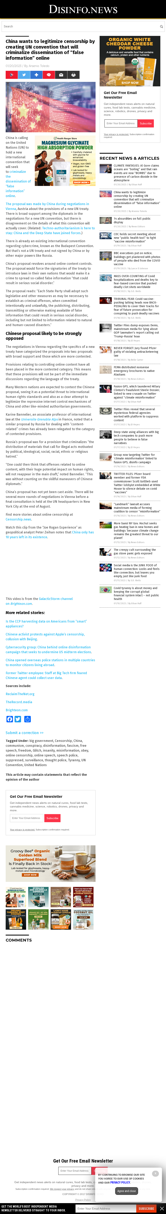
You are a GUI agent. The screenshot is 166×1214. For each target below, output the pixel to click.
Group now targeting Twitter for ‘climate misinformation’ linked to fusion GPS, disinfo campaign (135, 458)
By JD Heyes (134, 340)
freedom (24, 750)
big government (41, 741)
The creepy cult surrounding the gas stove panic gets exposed (135, 551)
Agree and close (126, 1191)
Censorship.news (18, 519)
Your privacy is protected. (22, 829)
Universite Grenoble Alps (39, 419)
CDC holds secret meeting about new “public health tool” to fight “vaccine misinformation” (135, 238)
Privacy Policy (83, 1199)
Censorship (63, 741)
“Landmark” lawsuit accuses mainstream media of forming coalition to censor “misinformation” (137, 508)
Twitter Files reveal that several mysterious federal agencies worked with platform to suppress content (136, 415)
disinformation (54, 746)
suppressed (14, 760)
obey (84, 750)
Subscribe (146, 1209)
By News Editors (137, 226)
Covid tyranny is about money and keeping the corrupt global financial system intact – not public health (136, 593)
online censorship (19, 755)
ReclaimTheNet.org (20, 694)
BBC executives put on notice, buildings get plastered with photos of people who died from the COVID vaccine (137, 258)
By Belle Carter (135, 360)
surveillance (34, 760)
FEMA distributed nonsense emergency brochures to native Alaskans (134, 371)
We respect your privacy (62, 1189)
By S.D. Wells (134, 291)
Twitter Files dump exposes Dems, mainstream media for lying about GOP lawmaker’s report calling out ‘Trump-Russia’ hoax (136, 331)
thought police (55, 760)
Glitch (37, 750)
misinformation (67, 750)
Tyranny (74, 760)
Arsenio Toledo (39, 66)
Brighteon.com (21, 604)
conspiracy (34, 746)
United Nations (35, 765)
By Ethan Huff (135, 184)
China (77, 741)
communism (15, 746)
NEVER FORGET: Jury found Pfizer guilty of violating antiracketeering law (136, 351)
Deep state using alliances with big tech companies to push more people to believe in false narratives (136, 437)
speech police (67, 755)
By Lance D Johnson (138, 268)
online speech (44, 755)
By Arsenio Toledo (138, 211)
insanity (49, 750)
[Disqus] (51, 996)
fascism (73, 746)
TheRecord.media (19, 702)
